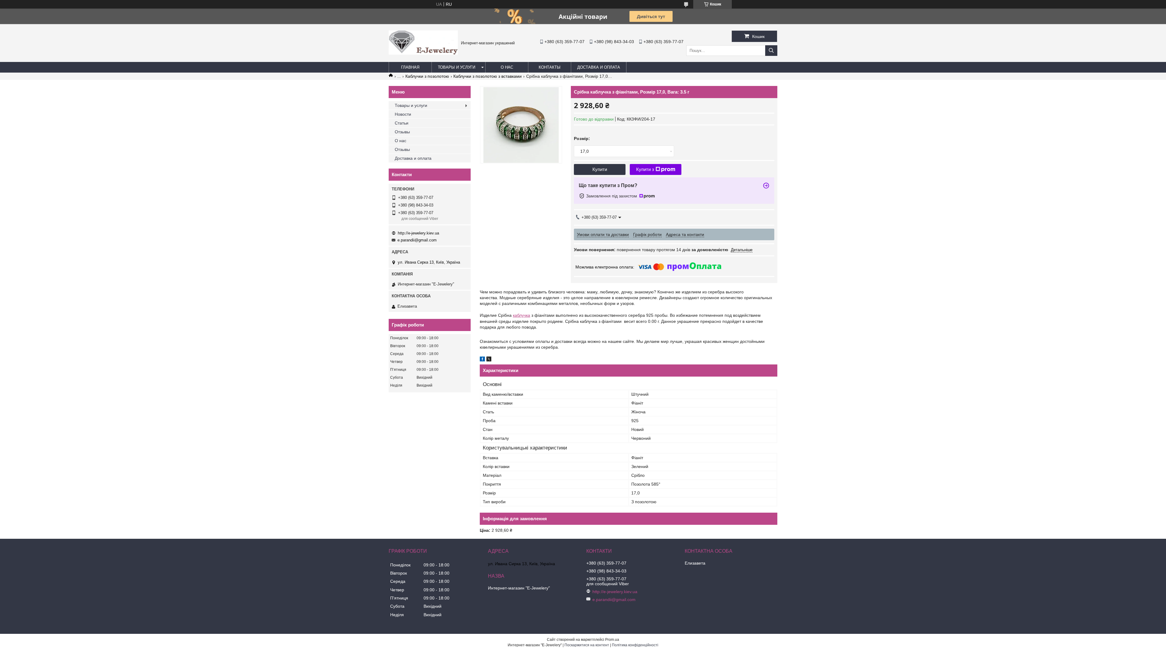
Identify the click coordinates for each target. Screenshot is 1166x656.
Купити (599, 169)
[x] (488, 359)
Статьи (401, 123)
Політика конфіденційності (635, 645)
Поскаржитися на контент (586, 645)
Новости (403, 114)
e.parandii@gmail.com (417, 240)
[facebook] (482, 359)
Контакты (550, 67)
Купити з (645, 169)
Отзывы (402, 131)
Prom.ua (612, 639)
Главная (410, 67)
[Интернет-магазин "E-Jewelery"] (423, 53)
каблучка (521, 315)
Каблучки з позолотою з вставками (487, 76)
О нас (507, 67)
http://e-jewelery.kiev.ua (418, 233)
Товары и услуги (456, 67)
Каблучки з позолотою (427, 76)
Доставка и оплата (598, 67)
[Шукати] (771, 50)
